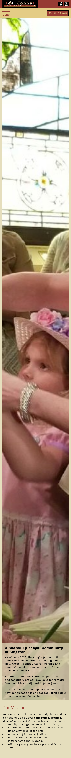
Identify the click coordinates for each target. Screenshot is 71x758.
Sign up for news (58, 13)
